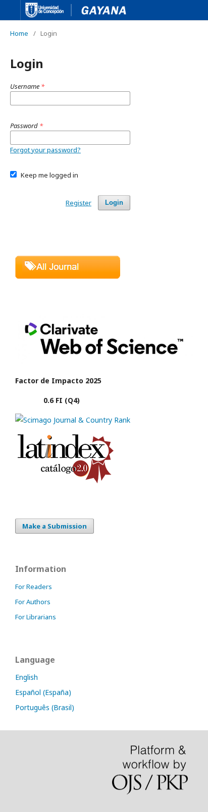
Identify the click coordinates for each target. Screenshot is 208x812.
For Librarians (35, 616)
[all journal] (67, 276)
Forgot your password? (45, 149)
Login (114, 202)
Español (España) (43, 692)
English (26, 677)
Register (78, 202)
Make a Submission (54, 526)
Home (19, 33)
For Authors (32, 601)
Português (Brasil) (44, 707)
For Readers (33, 586)
